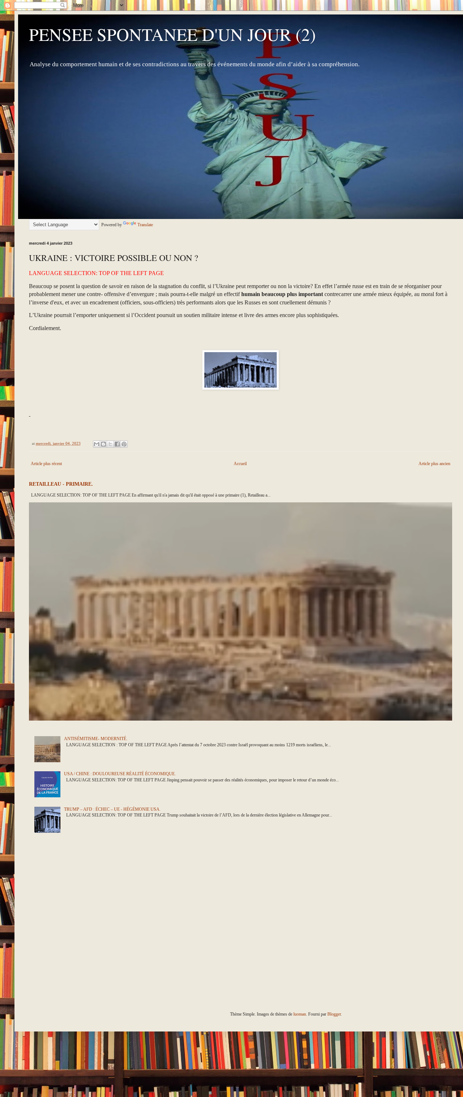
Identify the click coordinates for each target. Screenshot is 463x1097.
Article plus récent (46, 463)
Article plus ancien (434, 463)
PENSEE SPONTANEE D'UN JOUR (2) (172, 34)
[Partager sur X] (110, 444)
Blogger (334, 1014)
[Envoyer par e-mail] (96, 444)
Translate (145, 224)
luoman (299, 1014)
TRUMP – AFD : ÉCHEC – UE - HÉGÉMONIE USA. (112, 809)
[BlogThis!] (103, 444)
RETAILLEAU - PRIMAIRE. (61, 484)
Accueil (240, 463)
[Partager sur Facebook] (117, 444)
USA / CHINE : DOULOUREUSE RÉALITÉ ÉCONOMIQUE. (120, 773)
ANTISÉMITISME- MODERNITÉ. (95, 738)
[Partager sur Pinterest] (124, 444)
